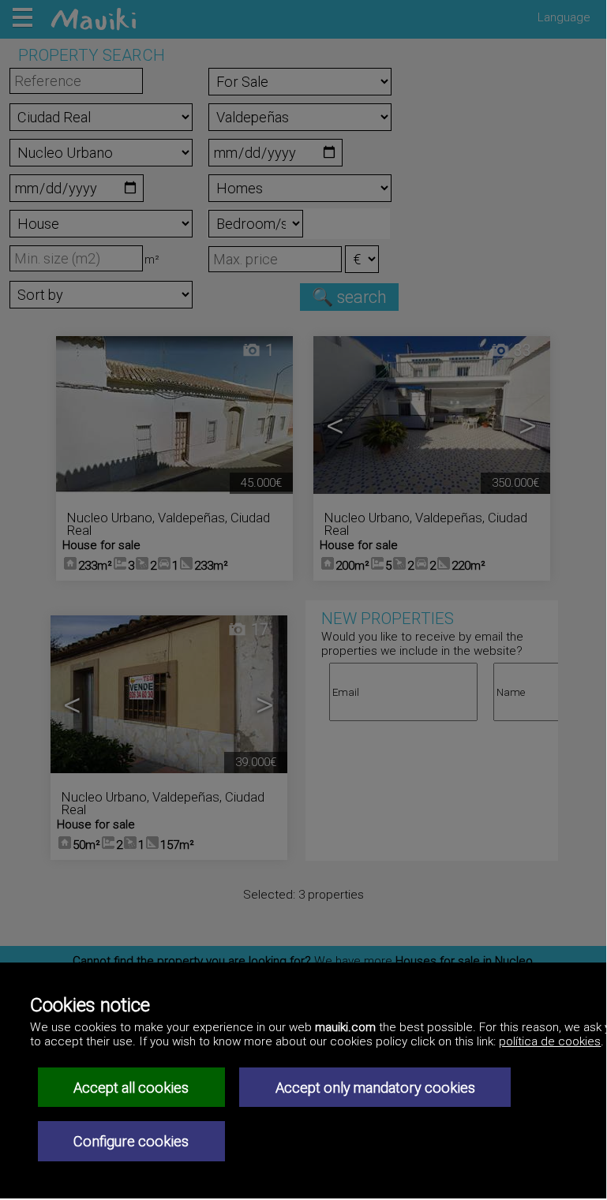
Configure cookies (131, 1141)
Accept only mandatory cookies (375, 1087)
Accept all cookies (131, 1087)
